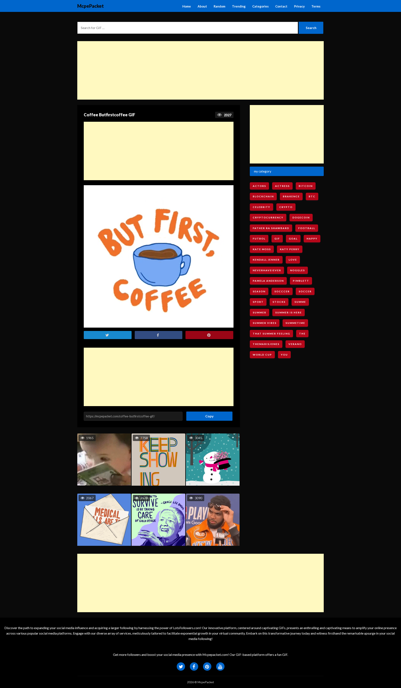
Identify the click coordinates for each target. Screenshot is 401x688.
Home (186, 6)
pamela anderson (268, 280)
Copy (208, 415)
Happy (312, 238)
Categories (260, 6)
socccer (282, 291)
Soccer (305, 291)
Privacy (299, 6)
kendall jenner (266, 259)
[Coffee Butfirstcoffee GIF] (158, 256)
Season (259, 291)
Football (306, 228)
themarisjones (266, 344)
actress (282, 186)
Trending (239, 6)
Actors (259, 186)
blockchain (263, 196)
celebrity (261, 207)
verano (295, 344)
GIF (277, 238)
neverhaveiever (267, 270)
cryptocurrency (268, 217)
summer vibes (265, 322)
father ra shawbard (271, 228)
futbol (259, 238)
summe (300, 301)
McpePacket (90, 6)
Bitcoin (306, 186)
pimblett (301, 280)
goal (293, 238)
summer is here (288, 312)
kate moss (262, 249)
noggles (297, 270)
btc (312, 196)
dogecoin (301, 217)
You (284, 354)
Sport (258, 301)
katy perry (289, 249)
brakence (291, 196)
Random (219, 6)
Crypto (286, 207)
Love (293, 259)
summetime (295, 322)
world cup (262, 354)
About (202, 6)
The (302, 333)
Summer (259, 312)
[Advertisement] (200, 70)
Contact (281, 6)
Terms (315, 6)
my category (262, 171)
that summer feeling (271, 333)
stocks (279, 301)
